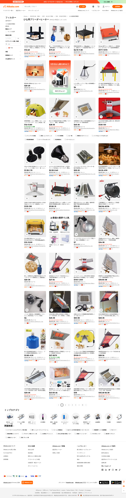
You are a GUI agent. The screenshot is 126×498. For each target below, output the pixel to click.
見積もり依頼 (56, 453)
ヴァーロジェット (70, 139)
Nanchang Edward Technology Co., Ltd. (34, 55)
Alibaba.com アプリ (80, 482)
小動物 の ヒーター (11, 437)
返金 (78, 459)
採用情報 (5, 459)
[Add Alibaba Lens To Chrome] (27, 482)
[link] (124, 481)
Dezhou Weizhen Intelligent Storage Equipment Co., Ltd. (35, 246)
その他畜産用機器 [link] (74, 16)
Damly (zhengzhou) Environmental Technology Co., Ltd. (35, 210)
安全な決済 (31, 449)
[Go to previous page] (58, 405)
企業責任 (5, 456)
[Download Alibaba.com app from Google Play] (117, 482)
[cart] (99, 6)
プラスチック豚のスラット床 (30, 433)
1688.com (45, 490)
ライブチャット (81, 453)
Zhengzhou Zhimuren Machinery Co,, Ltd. (35, 129)
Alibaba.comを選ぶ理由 (9, 449)
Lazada (63, 490)
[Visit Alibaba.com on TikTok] (120, 470)
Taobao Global (70, 490)
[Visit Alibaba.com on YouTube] (116, 470)
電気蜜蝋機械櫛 (30, 139)
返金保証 (30, 453)
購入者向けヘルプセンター (84, 449)
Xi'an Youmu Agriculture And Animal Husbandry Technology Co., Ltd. (84, 128)
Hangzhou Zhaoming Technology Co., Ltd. (35, 174)
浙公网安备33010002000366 (91, 495)
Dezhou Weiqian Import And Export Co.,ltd (35, 89)
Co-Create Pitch (7, 453)
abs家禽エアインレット (47, 433)
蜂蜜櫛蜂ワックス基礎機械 (100, 430)
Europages (88, 490)
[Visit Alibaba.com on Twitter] (109, 470)
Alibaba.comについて (9, 446)
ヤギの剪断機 (60, 135)
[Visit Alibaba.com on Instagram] (113, 470)
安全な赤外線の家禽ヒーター (64, 433)
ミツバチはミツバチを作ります (101, 135)
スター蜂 (70, 135)
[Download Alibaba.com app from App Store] (104, 482)
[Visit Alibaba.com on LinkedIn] (106, 470)
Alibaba (26, 16)
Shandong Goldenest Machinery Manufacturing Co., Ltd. (109, 129)
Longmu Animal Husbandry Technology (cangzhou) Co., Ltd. (109, 92)
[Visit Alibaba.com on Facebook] (102, 470)
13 (82, 405)
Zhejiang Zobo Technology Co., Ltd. (108, 210)
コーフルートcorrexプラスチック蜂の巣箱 (17, 430)
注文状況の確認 (105, 456)
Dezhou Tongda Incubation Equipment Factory (60, 210)
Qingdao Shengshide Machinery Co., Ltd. (84, 174)
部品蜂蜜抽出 (58, 139)
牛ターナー (114, 430)
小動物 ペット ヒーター (81, 433)
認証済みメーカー (57, 449)
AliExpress (38, 490)
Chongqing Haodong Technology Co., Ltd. (60, 55)
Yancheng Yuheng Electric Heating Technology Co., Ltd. (60, 174)
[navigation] (13, 210)
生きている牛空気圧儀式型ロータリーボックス (78, 430)
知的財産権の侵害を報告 (83, 462)
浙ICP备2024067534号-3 (106, 495)
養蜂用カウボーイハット (83, 135)
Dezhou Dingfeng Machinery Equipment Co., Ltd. (84, 53)
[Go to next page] (86, 405)
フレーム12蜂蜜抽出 (58, 430)
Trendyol (81, 490)
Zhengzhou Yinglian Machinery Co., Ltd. (84, 210)
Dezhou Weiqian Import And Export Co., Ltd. (109, 53)
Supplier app (70, 482)
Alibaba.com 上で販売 (107, 449)
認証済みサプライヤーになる (109, 459)
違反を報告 (80, 466)
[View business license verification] (78, 495)
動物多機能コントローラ (13, 433)
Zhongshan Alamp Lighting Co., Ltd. (83, 91)
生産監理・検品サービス (34, 462)
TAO (76, 490)
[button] (77, 7)
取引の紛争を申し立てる (83, 456)
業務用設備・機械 (35, 16)
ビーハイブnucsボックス (44, 139)
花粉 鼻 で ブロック (110, 433)
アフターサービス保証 (34, 459)
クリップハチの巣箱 (31, 135)
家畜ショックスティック (46, 135)
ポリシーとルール (33, 466)
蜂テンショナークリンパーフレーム (40, 430)
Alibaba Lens (7, 482)
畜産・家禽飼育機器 (61, 16)
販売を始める (105, 453)
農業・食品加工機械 (47, 16)
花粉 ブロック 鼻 (25, 437)
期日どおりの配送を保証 (34, 456)
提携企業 (103, 462)
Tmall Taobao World (54, 490)
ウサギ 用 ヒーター (96, 433)
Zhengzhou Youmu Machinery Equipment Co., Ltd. (109, 174)
